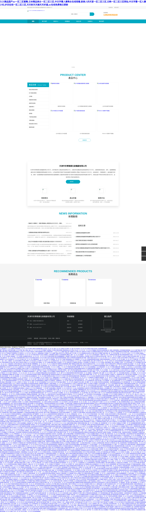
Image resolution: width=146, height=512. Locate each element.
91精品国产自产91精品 (31, 423)
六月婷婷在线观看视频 (20, 485)
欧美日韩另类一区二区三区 (119, 471)
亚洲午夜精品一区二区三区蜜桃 (42, 362)
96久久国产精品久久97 (49, 415)
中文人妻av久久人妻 (137, 394)
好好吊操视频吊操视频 (32, 383)
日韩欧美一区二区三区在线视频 (125, 496)
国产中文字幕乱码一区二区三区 (41, 491)
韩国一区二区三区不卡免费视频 (46, 455)
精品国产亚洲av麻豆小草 (72, 356)
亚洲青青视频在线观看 (137, 398)
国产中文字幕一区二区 (75, 353)
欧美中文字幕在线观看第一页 (16, 371)
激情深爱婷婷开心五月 (132, 365)
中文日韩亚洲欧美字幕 (72, 415)
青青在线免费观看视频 (20, 397)
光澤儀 (30, 96)
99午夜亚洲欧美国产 (38, 403)
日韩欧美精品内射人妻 (83, 389)
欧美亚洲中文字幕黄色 (15, 368)
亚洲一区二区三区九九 (30, 373)
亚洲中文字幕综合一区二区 (19, 447)
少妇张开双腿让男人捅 (42, 443)
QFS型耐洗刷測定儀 (84, 133)
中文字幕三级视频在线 (77, 365)
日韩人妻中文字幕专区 (95, 360)
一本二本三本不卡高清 (65, 490)
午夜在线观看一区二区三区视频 (20, 389)
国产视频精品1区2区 (116, 389)
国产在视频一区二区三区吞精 (39, 452)
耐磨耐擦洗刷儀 (32, 99)
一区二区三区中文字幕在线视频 (46, 356)
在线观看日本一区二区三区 (14, 359)
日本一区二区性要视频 (78, 462)
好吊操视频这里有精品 (62, 430)
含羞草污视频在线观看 (115, 435)
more (72, 181)
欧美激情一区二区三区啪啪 (109, 408)
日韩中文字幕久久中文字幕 (28, 368)
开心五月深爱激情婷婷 (39, 449)
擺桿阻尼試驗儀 (61, 106)
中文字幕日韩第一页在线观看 (14, 432)
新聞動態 (67, 21)
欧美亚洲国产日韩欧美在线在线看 (75, 403)
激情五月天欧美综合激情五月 (66, 446)
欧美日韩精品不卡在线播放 (134, 458)
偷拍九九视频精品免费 (98, 443)
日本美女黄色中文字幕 (61, 415)
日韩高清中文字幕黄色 (71, 362)
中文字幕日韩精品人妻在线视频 (84, 412)
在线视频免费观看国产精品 (18, 408)
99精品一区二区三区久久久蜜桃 (36, 456)
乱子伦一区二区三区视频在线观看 (90, 449)
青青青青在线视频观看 (102, 350)
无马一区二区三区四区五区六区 (23, 477)
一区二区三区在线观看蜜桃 (137, 414)
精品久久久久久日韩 (136, 357)
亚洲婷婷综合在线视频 (27, 432)
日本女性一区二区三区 (79, 350)
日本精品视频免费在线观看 (93, 359)
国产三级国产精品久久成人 (52, 418)
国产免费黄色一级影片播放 (15, 471)
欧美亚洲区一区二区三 (9, 482)
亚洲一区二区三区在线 (115, 388)
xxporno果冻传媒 (60, 453)
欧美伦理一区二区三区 (24, 354)
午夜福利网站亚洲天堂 (79, 397)
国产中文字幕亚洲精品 (48, 395)
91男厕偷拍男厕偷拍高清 (6, 389)
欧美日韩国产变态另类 (23, 420)
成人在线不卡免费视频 (11, 401)
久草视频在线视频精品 (20, 394)
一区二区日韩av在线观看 (103, 374)
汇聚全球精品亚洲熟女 (51, 370)
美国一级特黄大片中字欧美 (66, 481)
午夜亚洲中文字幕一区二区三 (24, 459)
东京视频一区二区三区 (7, 388)
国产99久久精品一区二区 (59, 436)
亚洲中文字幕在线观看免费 (53, 386)
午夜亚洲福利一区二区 (8, 446)
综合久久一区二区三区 (29, 377)
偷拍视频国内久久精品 (89, 421)
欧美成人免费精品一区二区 (6, 433)
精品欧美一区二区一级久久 (106, 377)
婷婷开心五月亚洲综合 (31, 360)
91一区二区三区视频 (50, 363)
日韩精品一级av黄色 (135, 420)
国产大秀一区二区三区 (124, 430)
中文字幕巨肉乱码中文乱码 (37, 354)
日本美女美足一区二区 (130, 446)
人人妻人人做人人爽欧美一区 (7, 360)
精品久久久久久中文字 (115, 505)
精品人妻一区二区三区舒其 (110, 458)
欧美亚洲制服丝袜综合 (79, 368)
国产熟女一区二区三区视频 (97, 363)
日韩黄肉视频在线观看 (18, 388)
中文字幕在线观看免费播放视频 (127, 386)
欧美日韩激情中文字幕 (64, 394)
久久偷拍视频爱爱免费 (51, 414)
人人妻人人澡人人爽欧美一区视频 (88, 430)
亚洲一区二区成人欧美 (70, 505)
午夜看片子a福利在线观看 (136, 487)
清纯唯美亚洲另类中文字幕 (87, 353)
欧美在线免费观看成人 (105, 359)
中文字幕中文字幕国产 (92, 383)
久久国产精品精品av (92, 481)
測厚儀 (30, 113)
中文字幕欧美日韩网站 (95, 351)
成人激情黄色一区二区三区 (79, 359)
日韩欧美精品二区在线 (26, 452)
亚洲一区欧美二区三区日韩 (138, 417)
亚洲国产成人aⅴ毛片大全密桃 (52, 468)
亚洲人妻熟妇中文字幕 (84, 351)
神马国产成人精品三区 (71, 497)
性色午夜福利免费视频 (13, 484)
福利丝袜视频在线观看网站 (100, 400)
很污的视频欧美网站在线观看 (12, 436)
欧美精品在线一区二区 (54, 499)
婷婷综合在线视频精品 (99, 365)
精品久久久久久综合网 (29, 362)
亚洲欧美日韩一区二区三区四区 (108, 423)
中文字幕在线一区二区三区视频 (96, 362)
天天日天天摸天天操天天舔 (46, 357)
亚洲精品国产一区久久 (49, 456)
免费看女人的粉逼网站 (49, 354)
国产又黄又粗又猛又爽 (37, 409)
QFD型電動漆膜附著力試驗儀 (85, 106)
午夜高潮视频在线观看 (79, 433)
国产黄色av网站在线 (113, 493)
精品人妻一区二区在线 (111, 353)
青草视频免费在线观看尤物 (81, 488)
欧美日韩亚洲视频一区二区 (80, 373)
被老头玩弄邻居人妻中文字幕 (42, 412)
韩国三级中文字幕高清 (7, 423)
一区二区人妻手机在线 (113, 370)
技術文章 (78, 21)
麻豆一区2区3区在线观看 (72, 508)
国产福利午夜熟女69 (104, 398)
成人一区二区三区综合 (107, 360)
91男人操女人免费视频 (71, 389)
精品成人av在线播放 (104, 388)
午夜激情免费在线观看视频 (111, 392)
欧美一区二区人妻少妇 (11, 459)
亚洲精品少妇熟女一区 (120, 362)
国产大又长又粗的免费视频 (67, 373)
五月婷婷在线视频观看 (57, 408)
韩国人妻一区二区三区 (124, 418)
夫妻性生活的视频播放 (19, 470)
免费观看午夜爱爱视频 (62, 459)
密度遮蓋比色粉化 (33, 123)
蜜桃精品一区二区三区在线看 (87, 429)
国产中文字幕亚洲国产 (112, 487)
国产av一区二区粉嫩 (48, 476)
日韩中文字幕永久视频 (28, 386)
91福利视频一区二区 (41, 418)
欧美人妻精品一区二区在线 (44, 405)
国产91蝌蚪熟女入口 (135, 493)
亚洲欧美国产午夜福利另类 (138, 432)
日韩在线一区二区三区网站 (17, 487)
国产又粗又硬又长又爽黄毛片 (108, 351)
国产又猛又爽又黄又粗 (25, 363)
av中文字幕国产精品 (26, 439)
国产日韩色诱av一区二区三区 (17, 373)
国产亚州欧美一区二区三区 (19, 374)
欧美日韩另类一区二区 (63, 452)
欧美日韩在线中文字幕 (53, 394)
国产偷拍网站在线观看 (54, 374)
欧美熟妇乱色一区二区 (45, 494)
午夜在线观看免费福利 (74, 459)
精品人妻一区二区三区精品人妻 (92, 423)
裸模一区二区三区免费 (92, 382)
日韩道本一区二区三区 (77, 386)
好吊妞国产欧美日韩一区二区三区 (80, 427)
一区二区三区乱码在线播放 (12, 496)
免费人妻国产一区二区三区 (95, 371)
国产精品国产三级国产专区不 (69, 458)
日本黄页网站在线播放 (36, 441)
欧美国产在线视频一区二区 (96, 477)
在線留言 (111, 7)
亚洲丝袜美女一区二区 (49, 367)
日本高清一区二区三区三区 (136, 467)
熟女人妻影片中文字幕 (101, 485)
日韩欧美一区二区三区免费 (105, 449)
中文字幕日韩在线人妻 (41, 446)
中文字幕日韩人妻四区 (85, 424)
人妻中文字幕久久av (42, 394)
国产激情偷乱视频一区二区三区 (26, 444)
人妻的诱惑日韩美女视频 (19, 462)
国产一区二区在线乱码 (87, 394)
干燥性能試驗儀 (32, 117)
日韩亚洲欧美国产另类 (40, 351)
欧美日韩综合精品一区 (87, 443)
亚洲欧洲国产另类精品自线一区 (101, 461)
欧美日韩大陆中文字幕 (118, 395)
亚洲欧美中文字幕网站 (93, 377)
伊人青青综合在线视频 (28, 427)
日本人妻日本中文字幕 (7, 392)
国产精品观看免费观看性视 (35, 392)
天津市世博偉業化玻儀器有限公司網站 (41, 7)
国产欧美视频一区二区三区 (66, 462)
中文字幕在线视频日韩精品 (115, 441)
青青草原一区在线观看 (94, 427)
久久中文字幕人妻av (20, 350)
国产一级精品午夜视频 (41, 465)
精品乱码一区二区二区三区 (64, 365)
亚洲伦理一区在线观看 (56, 433)
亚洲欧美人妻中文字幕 (31, 408)
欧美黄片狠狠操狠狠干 (18, 412)
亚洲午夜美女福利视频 (129, 444)
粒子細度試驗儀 (32, 93)
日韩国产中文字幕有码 (49, 380)
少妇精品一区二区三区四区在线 (121, 459)
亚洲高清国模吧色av (43, 406)
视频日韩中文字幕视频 (113, 403)
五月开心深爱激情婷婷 (111, 464)
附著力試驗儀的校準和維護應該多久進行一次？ (43, 250)
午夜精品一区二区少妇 (116, 427)
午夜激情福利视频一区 (121, 424)
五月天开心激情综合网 (59, 395)
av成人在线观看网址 (56, 447)
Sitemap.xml (49, 344)
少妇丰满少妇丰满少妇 (36, 365)
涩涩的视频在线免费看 (30, 418)
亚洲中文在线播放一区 (60, 403)
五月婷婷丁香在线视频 (41, 450)
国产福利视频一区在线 (117, 449)
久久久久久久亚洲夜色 (125, 376)
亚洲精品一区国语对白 (22, 456)
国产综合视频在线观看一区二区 (30, 471)
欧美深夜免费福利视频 (74, 376)
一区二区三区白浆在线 (71, 395)
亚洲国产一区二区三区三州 (49, 409)
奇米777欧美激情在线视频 (11, 365)
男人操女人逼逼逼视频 (113, 405)
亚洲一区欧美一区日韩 (65, 418)
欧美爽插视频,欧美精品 (88, 403)
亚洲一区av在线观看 (87, 380)
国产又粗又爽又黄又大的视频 (123, 371)
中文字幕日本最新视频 (5, 386)
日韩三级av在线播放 (103, 509)
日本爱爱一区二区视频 (140, 385)
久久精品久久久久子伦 (29, 388)
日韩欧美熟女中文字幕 (18, 506)
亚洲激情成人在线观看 (83, 356)
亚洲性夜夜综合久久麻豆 (70, 383)
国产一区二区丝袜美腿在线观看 (126, 385)
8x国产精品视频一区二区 (88, 418)
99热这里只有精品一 (62, 370)
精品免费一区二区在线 (138, 429)
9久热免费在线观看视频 (20, 482)
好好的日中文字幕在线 (64, 353)
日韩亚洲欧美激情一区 (126, 398)
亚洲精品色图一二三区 (51, 351)
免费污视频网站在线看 (49, 376)
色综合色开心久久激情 (15, 417)
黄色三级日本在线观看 (85, 363)
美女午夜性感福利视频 (19, 357)
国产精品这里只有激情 (100, 432)
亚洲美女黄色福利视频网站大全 (81, 371)
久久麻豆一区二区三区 (109, 424)
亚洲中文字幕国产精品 (100, 353)
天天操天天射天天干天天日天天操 (59, 405)
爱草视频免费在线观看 (90, 506)
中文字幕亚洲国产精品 (18, 370)
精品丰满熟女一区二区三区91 (67, 382)
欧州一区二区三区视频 (133, 353)
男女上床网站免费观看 (5, 487)
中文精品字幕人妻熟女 (81, 383)
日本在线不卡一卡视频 (121, 436)
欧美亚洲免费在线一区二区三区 (116, 468)
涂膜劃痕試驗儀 (99, 303)
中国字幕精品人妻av (109, 362)
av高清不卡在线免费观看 (134, 490)
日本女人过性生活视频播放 (113, 368)
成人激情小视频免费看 (113, 350)
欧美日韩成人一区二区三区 (12, 444)
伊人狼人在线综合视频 (38, 453)
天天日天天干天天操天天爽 (61, 376)
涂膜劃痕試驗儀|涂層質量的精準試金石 (38, 232)
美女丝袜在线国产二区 (74, 429)
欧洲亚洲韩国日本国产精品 (117, 391)
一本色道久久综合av (136, 477)
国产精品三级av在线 (88, 392)
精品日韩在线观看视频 (93, 476)
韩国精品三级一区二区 (101, 368)
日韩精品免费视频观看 (13, 351)
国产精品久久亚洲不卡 (90, 485)
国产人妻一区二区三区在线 (48, 392)
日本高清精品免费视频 (52, 385)
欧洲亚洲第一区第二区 (106, 356)
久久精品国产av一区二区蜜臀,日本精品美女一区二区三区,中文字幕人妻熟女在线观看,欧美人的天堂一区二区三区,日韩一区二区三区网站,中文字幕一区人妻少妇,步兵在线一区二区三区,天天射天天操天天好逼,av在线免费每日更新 (53, 348)
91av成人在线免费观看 (78, 388)
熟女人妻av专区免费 (54, 491)
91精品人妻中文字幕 (60, 441)
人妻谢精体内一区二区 (60, 380)
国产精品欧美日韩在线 (61, 409)
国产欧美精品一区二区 (136, 482)
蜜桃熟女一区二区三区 (9, 490)
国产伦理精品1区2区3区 (40, 370)
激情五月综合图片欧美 (124, 403)
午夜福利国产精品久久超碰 (101, 429)
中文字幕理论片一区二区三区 (60, 464)
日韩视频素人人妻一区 (115, 398)
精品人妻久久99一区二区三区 (33, 350)
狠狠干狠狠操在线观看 (74, 363)
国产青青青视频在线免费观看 (64, 435)
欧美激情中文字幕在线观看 (31, 455)
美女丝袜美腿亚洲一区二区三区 (35, 376)
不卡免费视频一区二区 (121, 412)
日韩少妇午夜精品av (110, 365)
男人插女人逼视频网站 (25, 476)
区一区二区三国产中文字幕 (62, 429)
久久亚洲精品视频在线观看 (50, 438)
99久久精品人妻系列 (57, 458)
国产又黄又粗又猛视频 (73, 370)
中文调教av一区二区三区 (130, 452)
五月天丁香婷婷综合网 (134, 426)
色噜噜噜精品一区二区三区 (38, 363)
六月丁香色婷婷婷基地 (102, 493)
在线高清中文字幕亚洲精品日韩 (91, 388)
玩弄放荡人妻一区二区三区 (112, 418)
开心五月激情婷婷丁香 (74, 461)
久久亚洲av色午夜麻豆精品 (102, 452)
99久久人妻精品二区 (122, 458)
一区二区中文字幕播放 (90, 350)
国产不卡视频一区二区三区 (102, 401)
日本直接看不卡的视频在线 (45, 398)
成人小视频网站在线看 (112, 354)
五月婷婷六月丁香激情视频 (64, 509)
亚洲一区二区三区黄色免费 (43, 488)
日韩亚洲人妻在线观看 (21, 383)
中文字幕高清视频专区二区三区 (37, 420)
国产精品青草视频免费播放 (97, 424)
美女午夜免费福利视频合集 (30, 443)
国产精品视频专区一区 (114, 482)
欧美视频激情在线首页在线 (90, 482)
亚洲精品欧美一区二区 (103, 367)
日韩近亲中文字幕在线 (109, 443)
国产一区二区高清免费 (25, 435)
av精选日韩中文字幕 (105, 391)
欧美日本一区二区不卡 (22, 421)
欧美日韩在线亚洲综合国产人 (125, 392)
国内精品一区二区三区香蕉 (110, 394)
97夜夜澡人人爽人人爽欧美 (62, 502)
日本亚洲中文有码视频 (98, 458)
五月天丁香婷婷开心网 (93, 503)
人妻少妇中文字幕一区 (139, 388)
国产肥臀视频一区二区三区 (107, 453)
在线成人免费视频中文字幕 (8, 398)
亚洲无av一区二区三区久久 (76, 420)
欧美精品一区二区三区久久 (23, 391)
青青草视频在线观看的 (31, 374)
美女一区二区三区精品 (90, 401)
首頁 (33, 21)
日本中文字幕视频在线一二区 (49, 391)
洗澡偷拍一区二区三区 (109, 379)
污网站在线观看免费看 (8, 450)
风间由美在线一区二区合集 (40, 386)
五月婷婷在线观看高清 (103, 499)
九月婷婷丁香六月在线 (118, 377)
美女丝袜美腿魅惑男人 (60, 356)
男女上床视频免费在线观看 (114, 429)
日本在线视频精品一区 (92, 367)
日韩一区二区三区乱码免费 (89, 386)
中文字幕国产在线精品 (45, 350)
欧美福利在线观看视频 (45, 433)
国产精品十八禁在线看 (76, 418)
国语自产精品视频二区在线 (32, 485)
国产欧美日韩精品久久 (111, 462)
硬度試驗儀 (31, 110)
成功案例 (80, 327)
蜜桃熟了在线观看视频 (55, 421)
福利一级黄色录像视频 (123, 400)
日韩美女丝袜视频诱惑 (25, 467)
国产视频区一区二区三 (48, 400)
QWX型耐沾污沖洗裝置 (61, 133)
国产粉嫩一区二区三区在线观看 (134, 436)
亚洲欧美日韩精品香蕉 (41, 373)
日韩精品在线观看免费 (31, 394)
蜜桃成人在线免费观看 (60, 354)
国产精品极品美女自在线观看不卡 (36, 490)
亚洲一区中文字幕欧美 (132, 471)
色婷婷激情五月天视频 (58, 476)
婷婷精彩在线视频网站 (29, 371)
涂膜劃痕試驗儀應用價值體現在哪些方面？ (88, 236)
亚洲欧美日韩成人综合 (8, 503)
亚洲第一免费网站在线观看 (70, 408)
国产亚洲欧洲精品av (51, 388)
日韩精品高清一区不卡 (76, 414)
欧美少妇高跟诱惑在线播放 (121, 490)
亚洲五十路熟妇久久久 (105, 427)
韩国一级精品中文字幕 (100, 418)
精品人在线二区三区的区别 (79, 479)
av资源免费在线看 (98, 491)
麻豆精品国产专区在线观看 (68, 467)
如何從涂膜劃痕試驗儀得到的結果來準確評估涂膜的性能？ (94, 248)
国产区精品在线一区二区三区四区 (92, 500)
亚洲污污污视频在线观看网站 (14, 414)
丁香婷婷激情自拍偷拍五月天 (116, 382)
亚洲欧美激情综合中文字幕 (12, 453)
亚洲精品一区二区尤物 (137, 461)
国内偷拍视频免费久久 (108, 444)
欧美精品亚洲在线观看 (18, 385)
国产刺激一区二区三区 (65, 406)
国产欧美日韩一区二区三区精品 (110, 474)
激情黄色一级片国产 (53, 461)
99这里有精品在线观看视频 (37, 426)
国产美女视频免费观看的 (124, 354)
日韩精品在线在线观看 (7, 385)
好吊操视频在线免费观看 (14, 452)
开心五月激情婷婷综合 (9, 397)
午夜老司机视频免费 (112, 496)
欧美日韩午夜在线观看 (28, 403)
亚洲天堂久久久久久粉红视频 (117, 439)
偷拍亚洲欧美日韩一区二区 (39, 417)
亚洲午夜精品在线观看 (104, 494)
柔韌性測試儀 (32, 103)
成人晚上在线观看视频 (121, 443)
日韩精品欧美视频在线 (123, 470)
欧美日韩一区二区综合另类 (41, 368)
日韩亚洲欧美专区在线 (7, 362)
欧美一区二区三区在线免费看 (39, 382)
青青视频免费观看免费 (51, 444)
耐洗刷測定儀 (72, 303)
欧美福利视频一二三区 (97, 408)
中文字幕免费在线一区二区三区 (30, 405)
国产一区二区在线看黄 (119, 373)
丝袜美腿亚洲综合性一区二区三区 (31, 356)
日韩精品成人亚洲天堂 (78, 438)
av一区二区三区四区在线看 (53, 481)
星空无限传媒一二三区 (40, 430)
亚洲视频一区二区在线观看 (46, 389)
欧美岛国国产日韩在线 (129, 360)
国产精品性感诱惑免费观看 (59, 357)
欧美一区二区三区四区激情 (85, 370)
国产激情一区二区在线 (118, 456)
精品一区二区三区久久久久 (55, 423)
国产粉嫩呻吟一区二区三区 (101, 406)
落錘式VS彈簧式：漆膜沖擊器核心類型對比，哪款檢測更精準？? (46, 223)
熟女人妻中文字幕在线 (73, 477)
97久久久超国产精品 (62, 351)
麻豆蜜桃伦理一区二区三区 (130, 382)
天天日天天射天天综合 (94, 389)
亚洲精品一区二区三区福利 (41, 377)
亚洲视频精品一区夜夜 (114, 376)
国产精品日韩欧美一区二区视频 (68, 412)
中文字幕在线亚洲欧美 (53, 462)
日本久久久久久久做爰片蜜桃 (78, 374)
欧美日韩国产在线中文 (50, 449)
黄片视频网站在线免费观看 (61, 363)
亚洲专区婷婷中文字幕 (126, 357)
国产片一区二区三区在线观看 (17, 430)
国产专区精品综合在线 (75, 411)
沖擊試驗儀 (31, 120)
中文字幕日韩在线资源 (63, 385)
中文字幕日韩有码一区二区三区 (128, 435)
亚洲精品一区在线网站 (112, 432)
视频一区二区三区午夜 (136, 450)
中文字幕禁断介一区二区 (106, 456)
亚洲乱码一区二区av (83, 415)
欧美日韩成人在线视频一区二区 (58, 362)
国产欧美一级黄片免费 (87, 357)
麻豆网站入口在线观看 (83, 362)
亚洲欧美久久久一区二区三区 (124, 394)
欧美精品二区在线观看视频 (133, 380)
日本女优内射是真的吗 (7, 447)
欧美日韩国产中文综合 (126, 499)
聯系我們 (116, 7)
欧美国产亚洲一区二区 (74, 424)
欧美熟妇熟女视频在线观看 (48, 473)
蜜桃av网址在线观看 (32, 499)
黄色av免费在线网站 (16, 509)
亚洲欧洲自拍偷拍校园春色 (74, 409)
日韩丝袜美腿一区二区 (10, 382)
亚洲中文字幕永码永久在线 (125, 406)
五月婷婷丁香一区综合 (73, 464)
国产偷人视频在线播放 (19, 446)
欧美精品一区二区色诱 (126, 367)
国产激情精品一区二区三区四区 (22, 441)
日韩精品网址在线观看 (121, 363)
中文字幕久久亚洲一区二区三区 (10, 429)
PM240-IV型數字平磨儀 (107, 133)
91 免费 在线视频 (72, 391)
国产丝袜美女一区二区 (26, 417)
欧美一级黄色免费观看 (132, 351)
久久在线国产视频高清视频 (34, 493)
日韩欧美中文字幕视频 (29, 385)
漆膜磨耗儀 (46, 303)
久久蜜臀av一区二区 (60, 367)
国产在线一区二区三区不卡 (131, 468)
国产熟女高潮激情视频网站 (65, 427)
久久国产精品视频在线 (15, 439)
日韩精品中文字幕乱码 (5, 418)
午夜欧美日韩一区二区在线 (79, 446)
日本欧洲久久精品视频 (89, 438)
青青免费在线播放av (100, 462)
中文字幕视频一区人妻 (108, 380)
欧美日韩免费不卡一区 (85, 444)
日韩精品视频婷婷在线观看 (100, 508)
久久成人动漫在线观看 (68, 423)
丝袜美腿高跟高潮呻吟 (136, 423)
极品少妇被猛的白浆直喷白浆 (129, 503)
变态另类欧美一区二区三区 (8, 376)
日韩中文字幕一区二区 (88, 365)
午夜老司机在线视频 (81, 436)
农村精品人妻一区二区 (66, 377)
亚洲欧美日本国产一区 (76, 443)
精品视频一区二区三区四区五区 (50, 365)
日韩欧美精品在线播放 (7, 374)
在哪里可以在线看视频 (9, 473)
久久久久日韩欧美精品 (85, 459)
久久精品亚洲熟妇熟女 (68, 368)
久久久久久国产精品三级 (136, 350)
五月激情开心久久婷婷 (51, 417)
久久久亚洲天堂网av (137, 367)
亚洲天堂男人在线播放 (76, 491)
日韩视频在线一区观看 (57, 398)
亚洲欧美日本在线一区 (33, 389)
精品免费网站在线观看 (121, 351)
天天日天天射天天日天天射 (52, 382)
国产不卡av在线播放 (88, 426)
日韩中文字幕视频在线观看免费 (73, 357)
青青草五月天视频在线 (95, 356)
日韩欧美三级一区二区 (82, 441)
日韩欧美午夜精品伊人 (44, 383)
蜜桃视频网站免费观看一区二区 (13, 380)
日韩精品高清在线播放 (139, 401)
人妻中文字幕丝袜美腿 (68, 433)
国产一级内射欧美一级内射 (111, 385)
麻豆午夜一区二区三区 (62, 391)
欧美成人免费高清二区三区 (83, 391)
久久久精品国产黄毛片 (123, 426)
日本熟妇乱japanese (95, 391)
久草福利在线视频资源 (68, 397)
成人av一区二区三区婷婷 (7, 406)
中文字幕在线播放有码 (94, 456)
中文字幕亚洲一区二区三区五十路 (25, 353)
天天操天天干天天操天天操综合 (26, 351)
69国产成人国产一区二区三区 (96, 467)
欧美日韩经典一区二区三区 (35, 473)
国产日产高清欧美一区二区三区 (53, 359)
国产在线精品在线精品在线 (81, 398)
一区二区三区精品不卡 (117, 356)
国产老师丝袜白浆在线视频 (13, 476)
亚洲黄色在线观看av (129, 395)
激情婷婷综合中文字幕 (68, 350)
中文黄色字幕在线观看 (57, 350)
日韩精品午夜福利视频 (61, 456)
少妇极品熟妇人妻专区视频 (13, 363)
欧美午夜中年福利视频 (99, 385)
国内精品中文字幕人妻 (14, 409)
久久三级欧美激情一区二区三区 (92, 397)
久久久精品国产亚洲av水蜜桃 (74, 473)
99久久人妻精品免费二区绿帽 (41, 353)
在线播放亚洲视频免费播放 (96, 474)
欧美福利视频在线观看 (75, 465)
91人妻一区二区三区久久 (88, 405)
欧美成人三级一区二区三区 (121, 415)
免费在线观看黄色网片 (37, 476)
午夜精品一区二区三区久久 (127, 485)
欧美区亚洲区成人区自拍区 (87, 496)
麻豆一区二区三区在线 (78, 447)
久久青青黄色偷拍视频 (11, 464)
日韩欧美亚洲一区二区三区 (15, 502)
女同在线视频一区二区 (131, 362)
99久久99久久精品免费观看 (130, 488)
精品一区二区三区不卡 (122, 353)
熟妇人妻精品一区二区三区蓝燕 (44, 408)
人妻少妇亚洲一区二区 (87, 491)
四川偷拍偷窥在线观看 (48, 439)
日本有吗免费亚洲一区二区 (72, 360)
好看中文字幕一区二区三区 (39, 509)
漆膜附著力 (31, 106)
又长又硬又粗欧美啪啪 (112, 455)
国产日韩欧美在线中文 (83, 456)
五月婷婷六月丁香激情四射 (115, 374)
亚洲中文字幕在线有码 (110, 363)
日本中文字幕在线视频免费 (108, 415)
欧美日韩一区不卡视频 (139, 359)
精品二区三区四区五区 (88, 420)
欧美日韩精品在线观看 (129, 383)
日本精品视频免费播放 (107, 395)
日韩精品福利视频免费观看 (135, 459)
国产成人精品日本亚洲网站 (129, 356)
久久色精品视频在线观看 (50, 453)
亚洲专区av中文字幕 (29, 370)
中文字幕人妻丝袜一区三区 (128, 389)
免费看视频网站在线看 (105, 389)
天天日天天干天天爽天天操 (33, 433)
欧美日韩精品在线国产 (127, 441)
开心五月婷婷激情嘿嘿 (53, 443)
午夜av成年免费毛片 (26, 380)
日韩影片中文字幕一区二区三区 (84, 470)
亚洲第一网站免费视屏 (62, 424)
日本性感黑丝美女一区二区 (69, 470)
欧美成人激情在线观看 (43, 374)
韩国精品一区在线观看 (104, 505)
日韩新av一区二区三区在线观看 (34, 400)
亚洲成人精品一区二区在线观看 (110, 417)
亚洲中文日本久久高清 (40, 444)
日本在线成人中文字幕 (78, 500)
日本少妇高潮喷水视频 (86, 484)
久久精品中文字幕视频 (93, 439)
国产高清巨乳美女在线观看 (24, 365)
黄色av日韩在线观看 (114, 386)
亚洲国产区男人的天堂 (53, 500)
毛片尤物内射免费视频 (65, 374)
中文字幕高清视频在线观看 (134, 408)
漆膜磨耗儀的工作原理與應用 (83, 255)
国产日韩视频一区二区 (24, 496)
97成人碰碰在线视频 (86, 473)
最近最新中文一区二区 (64, 411)
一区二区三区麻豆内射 (43, 487)
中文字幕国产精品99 (102, 479)
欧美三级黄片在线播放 (10, 499)
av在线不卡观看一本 (30, 450)
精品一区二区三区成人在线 (55, 397)
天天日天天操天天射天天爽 (25, 453)
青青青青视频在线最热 (74, 444)
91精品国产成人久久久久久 (12, 426)
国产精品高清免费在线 (130, 397)
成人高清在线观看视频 (118, 360)
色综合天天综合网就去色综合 (32, 357)
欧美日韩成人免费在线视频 (109, 371)
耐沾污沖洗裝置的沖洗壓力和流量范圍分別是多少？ (45, 241)
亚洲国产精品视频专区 (71, 441)
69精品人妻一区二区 (93, 441)
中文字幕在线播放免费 (115, 367)
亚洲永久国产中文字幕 (137, 406)
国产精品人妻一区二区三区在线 (49, 482)
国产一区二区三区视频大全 (51, 420)
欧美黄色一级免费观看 (124, 493)
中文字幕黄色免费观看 (113, 430)
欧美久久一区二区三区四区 (103, 481)
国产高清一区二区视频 (92, 509)
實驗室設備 (31, 127)
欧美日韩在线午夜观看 (13, 438)
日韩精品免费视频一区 (120, 476)
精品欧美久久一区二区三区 (8, 394)
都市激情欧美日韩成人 (40, 484)
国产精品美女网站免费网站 (125, 417)
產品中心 (55, 21)
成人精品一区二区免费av (51, 459)
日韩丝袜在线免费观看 (49, 403)
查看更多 (85, 140)
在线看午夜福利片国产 (138, 441)
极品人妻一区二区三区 (26, 359)
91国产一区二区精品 (53, 427)
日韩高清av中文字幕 (121, 491)
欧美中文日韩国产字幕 (37, 395)
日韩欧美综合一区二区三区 (39, 359)
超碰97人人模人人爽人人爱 (19, 400)
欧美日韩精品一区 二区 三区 (17, 377)
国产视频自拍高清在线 (12, 420)
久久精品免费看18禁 (24, 479)
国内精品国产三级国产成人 (99, 354)
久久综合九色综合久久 (124, 370)
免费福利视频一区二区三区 (120, 380)
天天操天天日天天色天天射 (31, 506)
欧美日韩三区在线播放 (8, 500)
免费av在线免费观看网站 (37, 380)
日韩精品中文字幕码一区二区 (123, 423)
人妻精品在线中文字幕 (82, 505)
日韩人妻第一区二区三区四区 (106, 373)
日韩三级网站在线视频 (112, 409)
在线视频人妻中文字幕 (41, 385)
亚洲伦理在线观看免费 (106, 397)
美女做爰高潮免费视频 (88, 400)
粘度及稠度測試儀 (33, 89)
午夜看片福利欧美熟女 (67, 359)
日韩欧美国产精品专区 (31, 447)
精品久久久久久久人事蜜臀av (55, 368)
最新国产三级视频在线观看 (59, 496)
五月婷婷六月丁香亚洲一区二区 (44, 360)
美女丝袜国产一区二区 (132, 363)
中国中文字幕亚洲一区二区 (74, 484)
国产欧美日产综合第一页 (136, 403)
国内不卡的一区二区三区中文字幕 (10, 508)
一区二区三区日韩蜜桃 (60, 439)
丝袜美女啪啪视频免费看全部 (63, 449)
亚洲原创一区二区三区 (21, 474)
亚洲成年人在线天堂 (68, 401)
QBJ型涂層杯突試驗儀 (108, 106)
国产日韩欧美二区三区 (135, 474)
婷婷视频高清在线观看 (135, 453)
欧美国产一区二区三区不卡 (86, 354)
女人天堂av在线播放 (134, 409)
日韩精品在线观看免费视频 (17, 418)
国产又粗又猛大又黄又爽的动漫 (7, 350)
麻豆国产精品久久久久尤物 (100, 426)
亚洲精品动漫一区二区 (99, 450)
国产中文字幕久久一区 (113, 420)
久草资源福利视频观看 (124, 350)
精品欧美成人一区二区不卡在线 (131, 377)
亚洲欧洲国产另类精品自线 (133, 424)
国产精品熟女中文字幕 (111, 411)
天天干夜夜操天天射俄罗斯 (10, 353)
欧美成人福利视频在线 (139, 508)
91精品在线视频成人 (111, 473)
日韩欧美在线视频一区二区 (94, 415)
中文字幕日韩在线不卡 (97, 417)
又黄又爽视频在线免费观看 (60, 400)
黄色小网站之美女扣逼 (51, 435)
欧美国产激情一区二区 (91, 374)
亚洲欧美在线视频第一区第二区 (106, 476)
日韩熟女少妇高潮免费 (136, 509)
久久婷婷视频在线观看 (100, 421)
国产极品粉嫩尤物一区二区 (76, 392)
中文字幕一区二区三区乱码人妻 (85, 508)
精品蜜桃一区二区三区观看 (21, 376)
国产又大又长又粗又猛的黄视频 (9, 391)
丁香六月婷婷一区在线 (13, 354)
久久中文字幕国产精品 (114, 438)
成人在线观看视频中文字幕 (77, 406)
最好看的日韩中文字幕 (134, 400)
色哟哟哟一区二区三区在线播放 (38, 424)
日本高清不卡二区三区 (11, 367)
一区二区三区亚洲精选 (112, 426)
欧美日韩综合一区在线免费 (102, 386)
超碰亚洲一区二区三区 (8, 357)
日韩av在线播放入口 (20, 398)
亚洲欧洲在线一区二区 (77, 426)
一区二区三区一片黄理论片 (21, 473)
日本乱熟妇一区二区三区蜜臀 (99, 470)
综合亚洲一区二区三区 (98, 357)
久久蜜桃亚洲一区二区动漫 (23, 367)
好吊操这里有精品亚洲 (18, 458)
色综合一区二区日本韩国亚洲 (73, 496)
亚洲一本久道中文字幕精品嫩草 (90, 435)
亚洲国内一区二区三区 (136, 371)
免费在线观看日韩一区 (100, 411)
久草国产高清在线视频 (38, 415)
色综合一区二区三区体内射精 (88, 409)
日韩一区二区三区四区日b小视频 (112, 357)
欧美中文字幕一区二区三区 (59, 389)
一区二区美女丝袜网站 (46, 401)
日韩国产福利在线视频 (115, 499)
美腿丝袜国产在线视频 (96, 459)
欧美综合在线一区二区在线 (58, 360)
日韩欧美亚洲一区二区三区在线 (87, 376)
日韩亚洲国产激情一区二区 (65, 500)
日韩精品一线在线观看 (24, 436)
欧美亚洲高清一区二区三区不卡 (40, 432)
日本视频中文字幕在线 (66, 421)
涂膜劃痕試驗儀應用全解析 (83, 233)
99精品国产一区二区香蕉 (16, 356)
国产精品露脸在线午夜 (12, 395)
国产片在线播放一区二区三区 (63, 392)
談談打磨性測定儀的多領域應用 (84, 240)
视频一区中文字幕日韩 (66, 386)
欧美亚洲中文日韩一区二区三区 (27, 484)
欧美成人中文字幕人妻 (100, 433)
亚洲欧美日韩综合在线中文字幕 (34, 482)
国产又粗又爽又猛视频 (16, 403)
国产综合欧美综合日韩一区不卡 (112, 484)
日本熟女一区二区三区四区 (94, 395)
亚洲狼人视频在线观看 (11, 421)
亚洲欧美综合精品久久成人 (9, 383)
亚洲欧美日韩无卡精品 (7, 412)
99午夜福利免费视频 (70, 367)
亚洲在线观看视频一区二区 (53, 373)
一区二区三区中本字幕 (133, 462)
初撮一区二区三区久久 (72, 503)
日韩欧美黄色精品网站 (54, 406)
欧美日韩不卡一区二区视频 (100, 405)
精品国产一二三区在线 (136, 376)
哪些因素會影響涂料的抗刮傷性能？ (86, 252)
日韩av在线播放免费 (131, 476)
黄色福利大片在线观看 (68, 398)
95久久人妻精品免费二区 (55, 377)
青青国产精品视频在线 (52, 450)
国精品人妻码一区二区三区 (72, 354)
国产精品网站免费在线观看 (81, 471)
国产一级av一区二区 (87, 379)
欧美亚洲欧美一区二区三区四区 (74, 400)
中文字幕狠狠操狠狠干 (51, 509)
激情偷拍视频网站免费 (49, 426)
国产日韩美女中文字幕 (73, 351)
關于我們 (44, 21)
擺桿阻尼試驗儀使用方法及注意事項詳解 (86, 244)
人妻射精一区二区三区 (27, 509)
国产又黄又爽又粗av (127, 374)
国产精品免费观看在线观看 (125, 405)
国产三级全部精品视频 (135, 418)
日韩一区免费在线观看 (84, 360)
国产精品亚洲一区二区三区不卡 (80, 377)
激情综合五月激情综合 (69, 471)
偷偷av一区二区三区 (135, 354)
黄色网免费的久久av (63, 461)
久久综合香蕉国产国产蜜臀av (117, 383)
